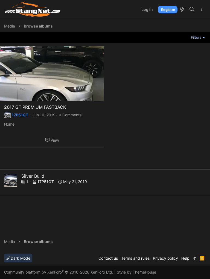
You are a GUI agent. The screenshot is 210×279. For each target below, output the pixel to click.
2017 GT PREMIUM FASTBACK (35, 107)
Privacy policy (165, 258)
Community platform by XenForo (58, 272)
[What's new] (182, 9)
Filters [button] (196, 37)
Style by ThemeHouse (136, 272)
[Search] (192, 9)
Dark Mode (20, 258)
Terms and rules (135, 258)
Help (185, 258)
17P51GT (20, 115)
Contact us (108, 258)
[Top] (194, 258)
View (55, 140)
